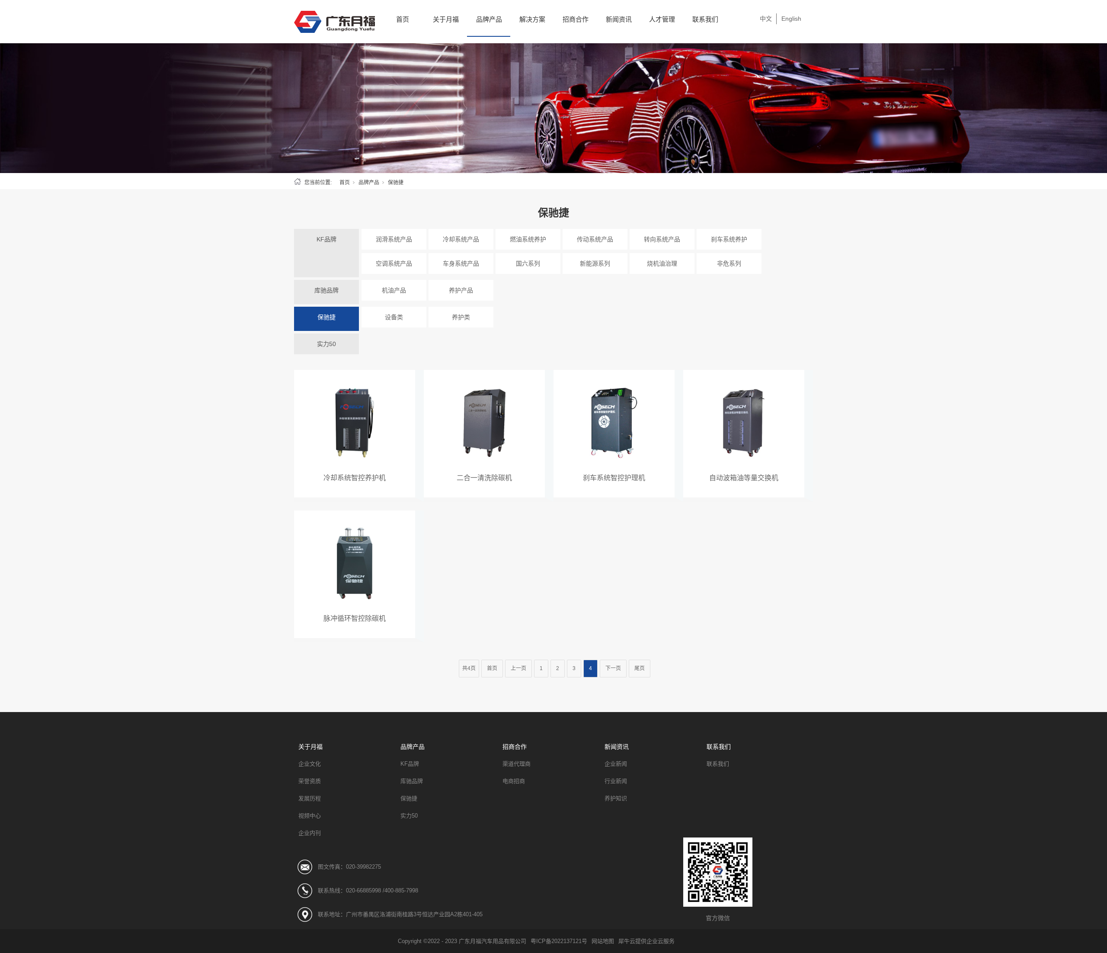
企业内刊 (309, 833)
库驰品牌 (326, 290)
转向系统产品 (662, 239)
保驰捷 (326, 317)
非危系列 (729, 263)
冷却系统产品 (461, 239)
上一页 (518, 668)
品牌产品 (489, 19)
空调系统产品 (394, 263)
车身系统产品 (461, 263)
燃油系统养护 (528, 239)
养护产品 (461, 290)
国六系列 (528, 263)
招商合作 (576, 19)
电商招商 (513, 781)
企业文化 (309, 763)
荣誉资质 (309, 781)
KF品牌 (326, 239)
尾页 (639, 668)
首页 (402, 19)
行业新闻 (616, 781)
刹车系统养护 (729, 239)
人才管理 (662, 19)
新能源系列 (595, 263)
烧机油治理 (662, 263)
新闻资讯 (619, 19)
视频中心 (309, 815)
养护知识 (616, 798)
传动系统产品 (595, 239)
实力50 (326, 343)
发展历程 (309, 798)
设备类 (394, 317)
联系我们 (705, 19)
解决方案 (532, 19)
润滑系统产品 (394, 239)
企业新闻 (616, 763)
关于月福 (446, 19)
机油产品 (394, 290)
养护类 (461, 317)
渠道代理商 (516, 763)
